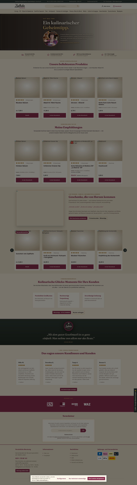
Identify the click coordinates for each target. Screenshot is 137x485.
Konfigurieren (61, 478)
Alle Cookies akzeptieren (96, 478)
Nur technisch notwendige (77, 478)
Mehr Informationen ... (42, 480)
